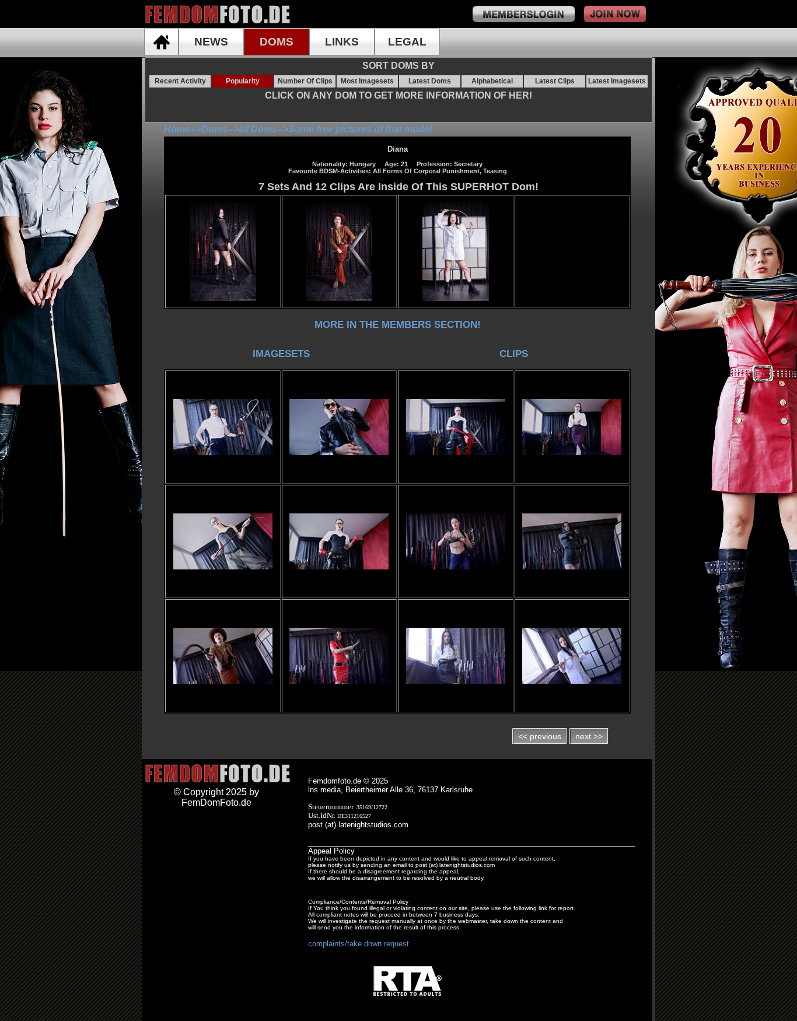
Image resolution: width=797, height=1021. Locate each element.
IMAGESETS (281, 353)
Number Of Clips (305, 81)
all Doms (258, 129)
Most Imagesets (367, 81)
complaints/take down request (358, 943)
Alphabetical (492, 81)
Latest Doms (429, 81)
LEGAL (407, 42)
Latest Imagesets (617, 81)
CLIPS (513, 353)
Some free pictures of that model (360, 129)
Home (177, 129)
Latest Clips (555, 81)
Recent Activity (180, 81)
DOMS (276, 42)
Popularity (243, 81)
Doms (214, 129)
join (615, 14)
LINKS (342, 42)
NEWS (211, 42)
